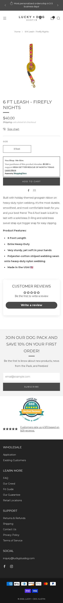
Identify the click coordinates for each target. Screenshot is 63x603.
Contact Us (9, 529)
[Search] (58, 18)
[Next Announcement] (58, 5)
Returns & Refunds (14, 518)
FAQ (5, 478)
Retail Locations (12, 500)
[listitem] (31, 5)
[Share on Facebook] (28, 190)
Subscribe (31, 386)
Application (9, 454)
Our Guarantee (11, 494)
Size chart (13, 129)
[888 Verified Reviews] (32, 423)
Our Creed (9, 483)
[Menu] (4, 18)
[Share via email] (34, 190)
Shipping (7, 122)
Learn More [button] (10, 170)
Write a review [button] (31, 305)
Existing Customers (14, 460)
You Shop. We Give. (14, 160)
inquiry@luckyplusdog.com (19, 558)
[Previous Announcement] (5, 5)
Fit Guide (8, 489)
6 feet (17, 149)
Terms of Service (13, 540)
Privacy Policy (11, 534)
